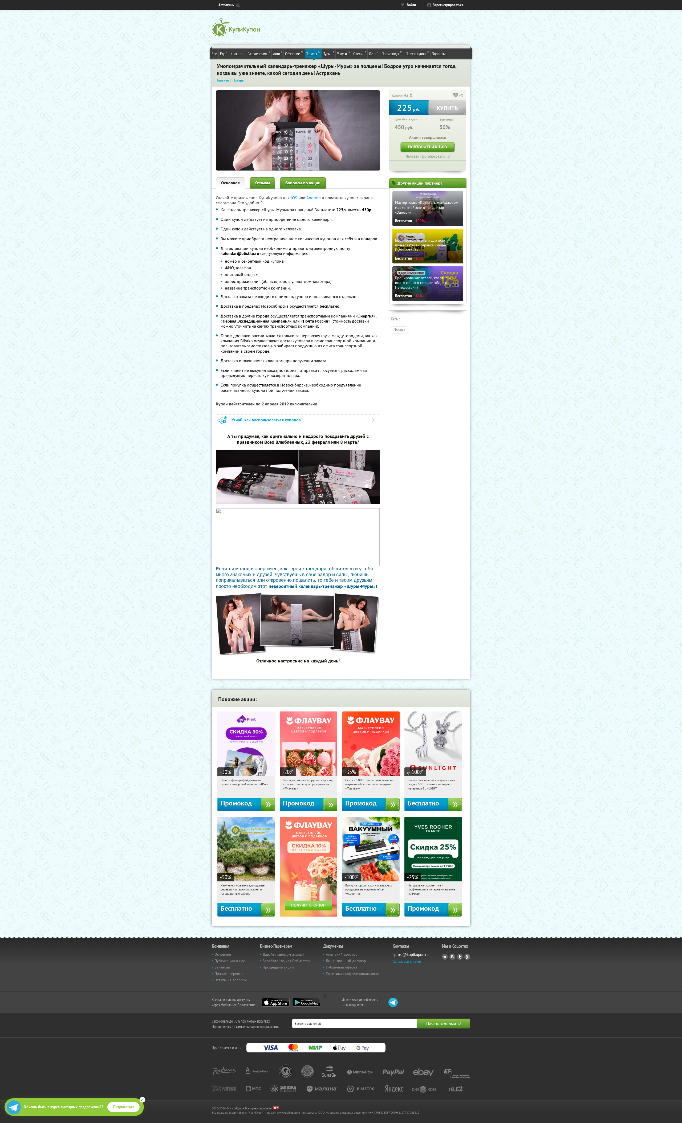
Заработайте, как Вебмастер (286, 960)
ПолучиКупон (417, 53)
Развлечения (258, 53)
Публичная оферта (341, 967)
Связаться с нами (407, 961)
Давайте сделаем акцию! (283, 954)
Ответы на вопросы (230, 980)
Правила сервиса (228, 973)
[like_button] (455, 95)
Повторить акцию (427, 147)
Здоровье (440, 53)
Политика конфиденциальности (352, 973)
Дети (374, 53)
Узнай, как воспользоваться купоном (267, 420)
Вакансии (222, 967)
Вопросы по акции (302, 183)
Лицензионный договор (346, 960)
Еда (224, 53)
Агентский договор (342, 954)
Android (314, 197)
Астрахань (226, 5)
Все (214, 53)
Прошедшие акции (278, 967)
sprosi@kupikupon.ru (411, 954)
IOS (294, 197)
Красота (237, 53)
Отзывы (262, 183)
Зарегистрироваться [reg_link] (448, 5)
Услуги (343, 53)
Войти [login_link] (411, 5)
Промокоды (392, 53)
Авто (277, 53)
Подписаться (123, 1106)
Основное (230, 183)
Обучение (294, 53)
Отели (359, 53)
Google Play (306, 1002)
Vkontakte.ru (452, 957)
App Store (276, 1002)
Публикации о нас (229, 960)
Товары (313, 53)
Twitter (460, 957)
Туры (328, 53)
